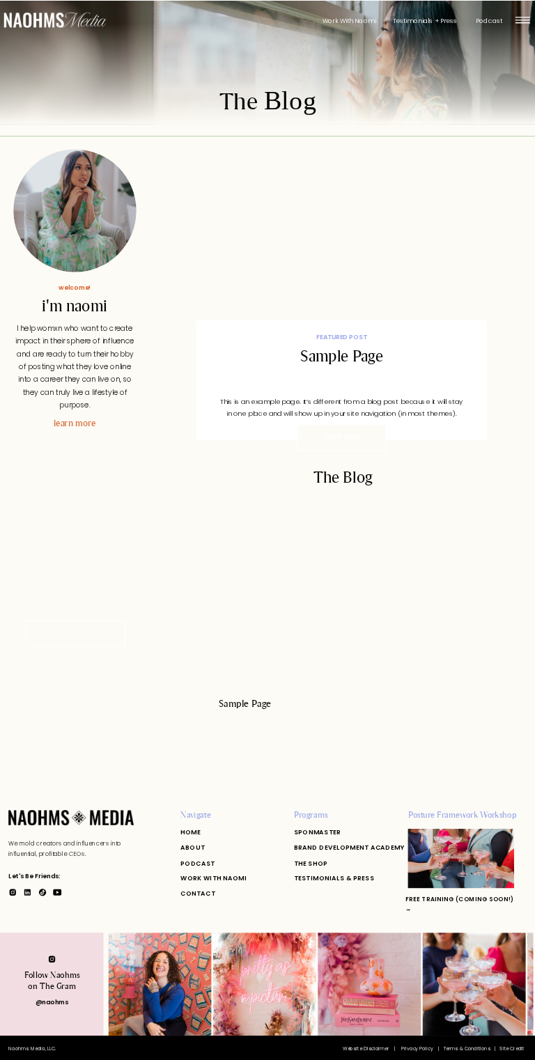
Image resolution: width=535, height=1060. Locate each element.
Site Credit (511, 1047)
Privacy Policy (417, 1047)
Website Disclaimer (367, 1047)
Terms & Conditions (467, 1047)
